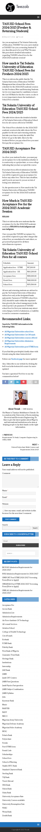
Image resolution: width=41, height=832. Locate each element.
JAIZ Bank (6, 670)
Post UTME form (9, 747)
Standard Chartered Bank (12, 770)
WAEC (4, 808)
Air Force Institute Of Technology (15, 620)
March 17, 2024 (9, 37)
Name (4, 490)
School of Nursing (9, 762)
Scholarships (7, 754)
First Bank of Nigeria (10, 651)
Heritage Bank (7, 659)
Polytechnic (6, 739)
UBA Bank (6, 785)
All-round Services (9, 624)
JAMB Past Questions (10, 681)
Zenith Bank (7, 815)
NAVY (4, 712)
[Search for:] (20, 553)
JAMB (4, 674)
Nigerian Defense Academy (13, 724)
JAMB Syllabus (8, 693)
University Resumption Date (13, 804)
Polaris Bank (7, 735)
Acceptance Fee (8, 605)
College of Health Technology (14, 632)
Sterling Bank (7, 773)
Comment (6, 473)
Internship (6, 666)
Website (5, 504)
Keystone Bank (8, 701)
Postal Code (7, 750)
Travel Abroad (7, 781)
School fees (6, 758)
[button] (37, 17)
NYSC (4, 731)
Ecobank (5, 639)
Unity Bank (6, 793)
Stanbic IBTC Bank (9, 766)
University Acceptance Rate (12, 796)
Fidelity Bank (7, 647)
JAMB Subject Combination (12, 689)
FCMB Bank (7, 643)
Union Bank (7, 789)
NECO (5, 716)
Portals (5, 743)
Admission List (8, 613)
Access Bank (7, 609)
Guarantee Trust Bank (10, 655)
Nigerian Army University (12, 720)
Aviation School (8, 628)
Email (4, 497)
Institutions (6, 662)
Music (4, 705)
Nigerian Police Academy (12, 727)
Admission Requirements (12, 617)
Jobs (4, 697)
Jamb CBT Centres (9, 678)
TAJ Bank (5, 777)
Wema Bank (7, 812)
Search (5, 525)
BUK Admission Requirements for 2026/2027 (20, 574)
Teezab (20, 37)
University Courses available (13, 800)
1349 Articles (28, 409)
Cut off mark (7, 636)
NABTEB (5, 708)
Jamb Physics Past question (12, 685)
